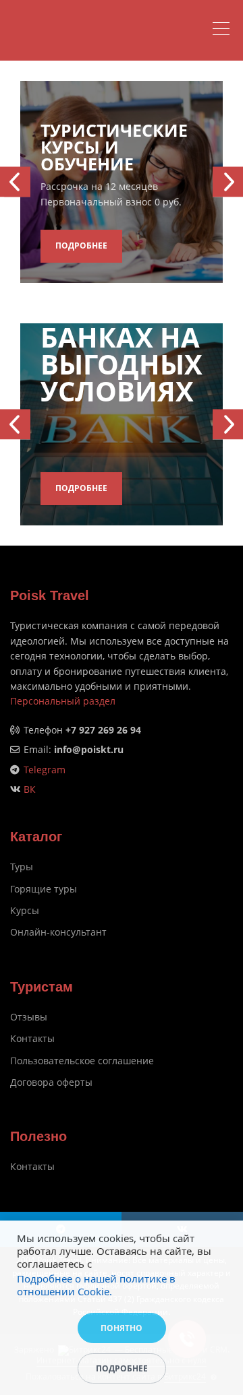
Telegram (44, 769)
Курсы (24, 910)
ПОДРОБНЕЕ (81, 245)
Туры (21, 866)
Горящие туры (43, 888)
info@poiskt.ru (89, 749)
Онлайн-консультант (58, 932)
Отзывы (28, 1016)
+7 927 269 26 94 (103, 729)
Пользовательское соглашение (82, 1060)
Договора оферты (51, 1082)
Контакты (32, 1038)
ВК (30, 789)
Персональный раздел (62, 700)
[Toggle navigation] (224, 30)
